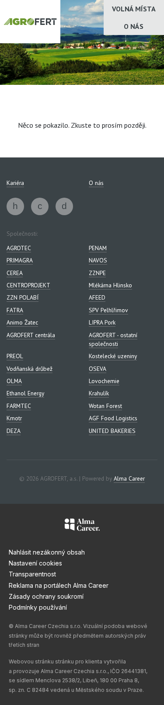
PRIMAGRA (20, 260)
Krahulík (99, 393)
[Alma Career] (82, 526)
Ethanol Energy (25, 393)
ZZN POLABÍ (22, 297)
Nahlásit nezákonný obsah (47, 552)
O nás (133, 26)
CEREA (15, 273)
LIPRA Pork (102, 322)
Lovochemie (104, 381)
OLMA (14, 381)
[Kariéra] (30, 21)
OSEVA (97, 369)
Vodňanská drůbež (29, 369)
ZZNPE (97, 273)
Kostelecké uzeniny (113, 356)
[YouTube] (64, 206)
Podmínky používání (38, 607)
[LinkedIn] (40, 206)
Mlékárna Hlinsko (110, 285)
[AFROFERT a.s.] (15, 206)
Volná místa (134, 8)
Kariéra (15, 183)
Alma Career (129, 478)
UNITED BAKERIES (112, 431)
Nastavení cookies (35, 563)
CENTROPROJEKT (28, 285)
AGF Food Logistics (113, 418)
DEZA (14, 431)
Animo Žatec (22, 322)
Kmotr (14, 418)
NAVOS (98, 260)
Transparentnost (32, 574)
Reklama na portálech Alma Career (58, 585)
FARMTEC (19, 406)
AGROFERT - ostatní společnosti (113, 339)
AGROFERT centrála (31, 335)
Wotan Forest (105, 406)
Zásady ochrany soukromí (46, 596)
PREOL (15, 356)
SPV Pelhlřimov (108, 310)
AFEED (97, 297)
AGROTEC (19, 248)
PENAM (98, 248)
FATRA (15, 310)
